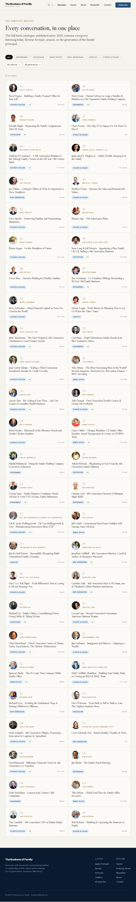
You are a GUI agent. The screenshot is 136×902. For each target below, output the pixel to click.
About (83, 5)
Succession (38, 57)
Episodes (62, 5)
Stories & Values (111, 57)
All (9, 57)
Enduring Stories (123, 868)
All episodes (100, 881)
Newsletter (95, 5)
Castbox (99, 877)
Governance (22, 57)
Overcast (99, 873)
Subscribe (123, 5)
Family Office (56, 57)
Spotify (98, 868)
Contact (107, 5)
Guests (73, 5)
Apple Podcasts (102, 864)
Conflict (93, 57)
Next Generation (75, 57)
